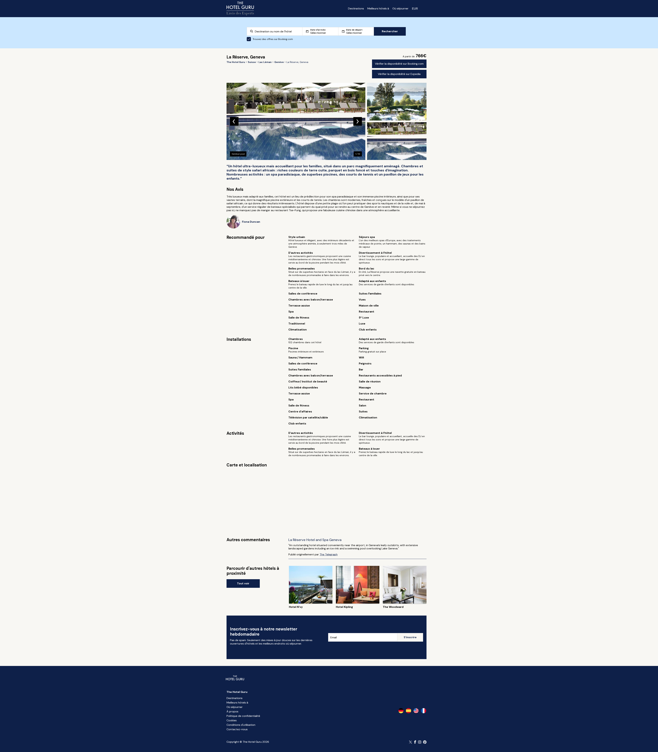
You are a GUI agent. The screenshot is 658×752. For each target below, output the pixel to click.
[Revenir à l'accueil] (240, 9)
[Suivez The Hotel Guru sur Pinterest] (425, 742)
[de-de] (401, 711)
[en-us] (416, 711)
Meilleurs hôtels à (378, 8)
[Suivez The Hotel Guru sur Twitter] (410, 742)
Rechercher (390, 31)
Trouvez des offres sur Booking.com (273, 39)
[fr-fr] (424, 711)
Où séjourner (400, 8)
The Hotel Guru (237, 692)
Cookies (232, 720)
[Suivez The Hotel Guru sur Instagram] (419, 742)
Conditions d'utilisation (241, 725)
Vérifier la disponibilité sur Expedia (399, 74)
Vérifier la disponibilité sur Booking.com (399, 63)
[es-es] (408, 711)
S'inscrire (410, 637)
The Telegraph (329, 554)
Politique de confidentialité (243, 716)
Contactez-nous (237, 729)
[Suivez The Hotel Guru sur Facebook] (415, 742)
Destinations (356, 8)
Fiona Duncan (251, 221)
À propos (232, 711)
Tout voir (243, 583)
